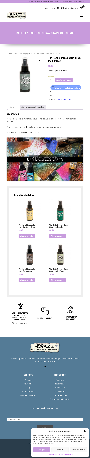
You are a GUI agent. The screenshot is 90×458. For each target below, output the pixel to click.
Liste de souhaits (50, 8)
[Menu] (81, 15)
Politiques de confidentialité (65, 454)
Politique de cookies (51, 454)
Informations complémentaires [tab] (32, 107)
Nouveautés (28, 384)
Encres (15, 54)
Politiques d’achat (28, 392)
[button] (86, 431)
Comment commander (28, 395)
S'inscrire (45, 427)
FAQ (28, 388)
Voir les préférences (78, 450)
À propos (28, 380)
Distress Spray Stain (25, 54)
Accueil (9, 54)
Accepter (42, 450)
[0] (81, 7)
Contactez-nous (59, 392)
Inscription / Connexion (70, 8)
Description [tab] (14, 107)
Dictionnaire (60, 380)
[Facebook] (58, 8)
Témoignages (60, 384)
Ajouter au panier (63, 80)
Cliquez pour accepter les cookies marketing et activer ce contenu (45, 159)
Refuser (60, 450)
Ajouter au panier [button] (26, 236)
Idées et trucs (60, 388)
